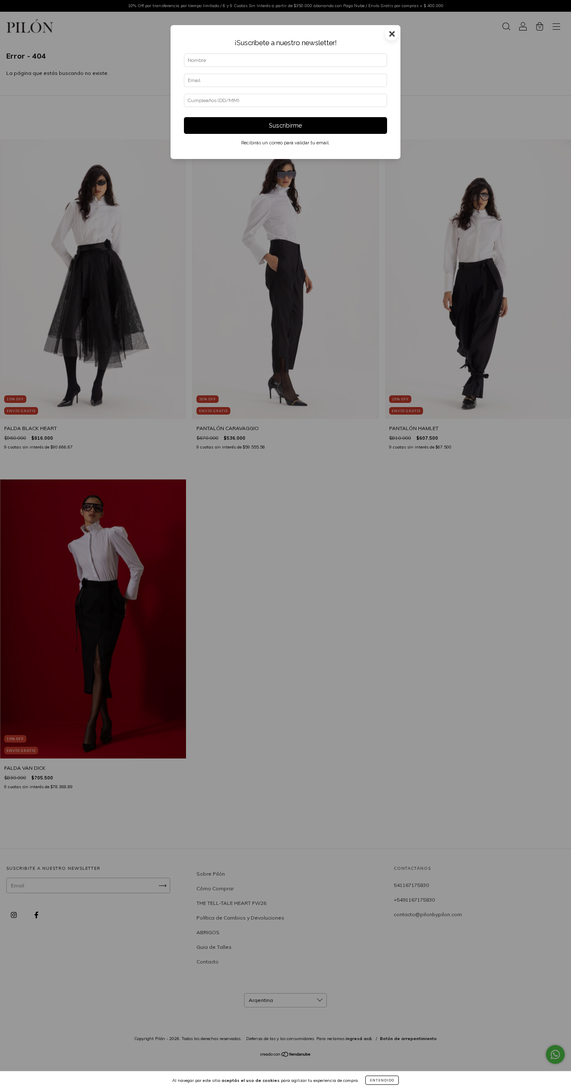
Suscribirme (285, 125)
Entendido (382, 1080)
